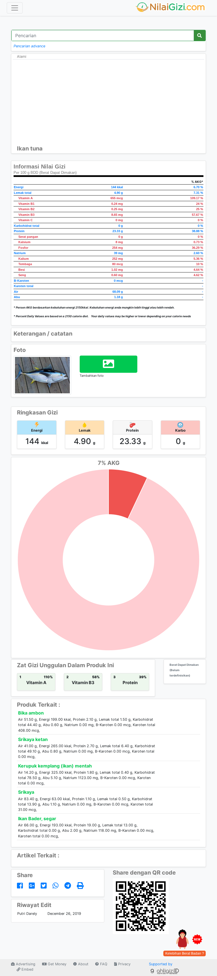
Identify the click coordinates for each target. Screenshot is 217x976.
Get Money (56, 964)
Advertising (25, 964)
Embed (26, 969)
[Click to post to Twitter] (45, 886)
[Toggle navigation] (15, 8)
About (82, 964)
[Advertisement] (108, 102)
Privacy (124, 964)
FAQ (103, 964)
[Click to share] (21, 886)
